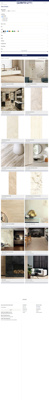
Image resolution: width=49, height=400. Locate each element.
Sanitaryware (38, 309)
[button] (2, 3)
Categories (3, 14)
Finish (2, 35)
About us (24, 306)
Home (2, 4)
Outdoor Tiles (5, 19)
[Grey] (15, 31)
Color (2, 29)
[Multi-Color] (18, 31)
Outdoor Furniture (39, 312)
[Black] (4, 31)
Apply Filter (24, 55)
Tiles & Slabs (4, 15)
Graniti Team (25, 309)
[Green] (13, 31)
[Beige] (2, 31)
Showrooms (25, 308)
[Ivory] (16, 31)
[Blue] (7, 31)
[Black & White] (5, 31)
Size (1, 26)
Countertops (38, 308)
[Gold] (11, 31)
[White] (22, 31)
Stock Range (3, 46)
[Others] (20, 31)
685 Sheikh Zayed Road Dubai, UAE (6, 313)
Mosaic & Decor (5, 18)
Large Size (4, 16)
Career (24, 312)
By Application (3, 43)
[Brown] (9, 31)
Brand (2, 38)
